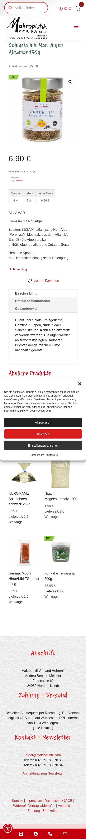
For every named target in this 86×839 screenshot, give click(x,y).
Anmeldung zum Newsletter (43, 773)
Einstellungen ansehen (43, 445)
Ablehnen (43, 434)
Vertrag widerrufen (41, 806)
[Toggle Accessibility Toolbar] (7, 828)
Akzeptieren (43, 422)
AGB (68, 800)
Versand (20, 180)
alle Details (43, 728)
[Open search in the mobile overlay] (26, 7)
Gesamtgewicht (27, 308)
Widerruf (19, 806)
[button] (80, 384)
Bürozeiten (50, 811)
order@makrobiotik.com (43, 755)
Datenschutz (37, 455)
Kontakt (17, 800)
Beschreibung (26, 293)
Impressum (52, 455)
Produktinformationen (32, 301)
